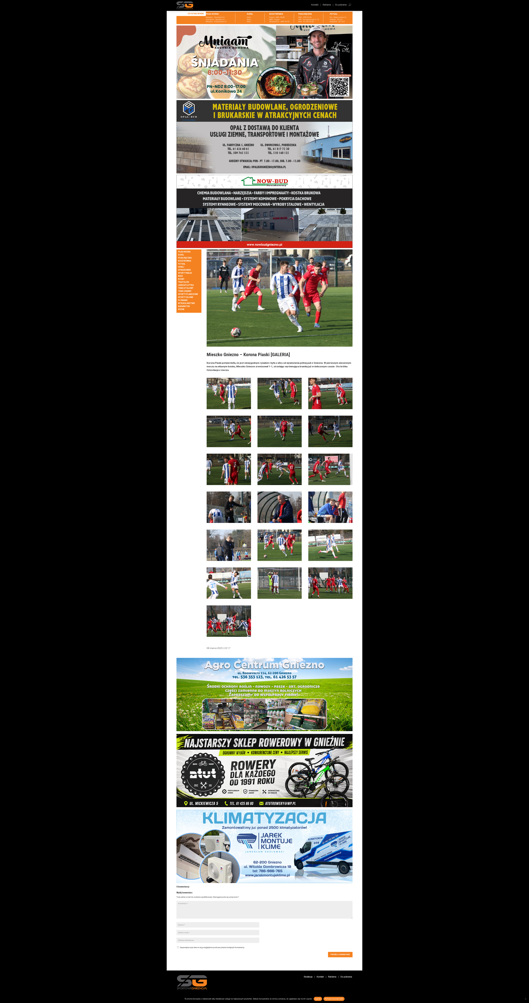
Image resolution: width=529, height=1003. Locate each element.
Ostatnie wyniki (196, 14)
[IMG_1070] (279, 469)
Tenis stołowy (185, 288)
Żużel (181, 255)
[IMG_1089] (229, 621)
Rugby (181, 279)
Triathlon (183, 282)
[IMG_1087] (279, 583)
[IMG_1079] (330, 507)
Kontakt (315, 5)
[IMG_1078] (279, 507)
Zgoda (318, 999)
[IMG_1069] (229, 469)
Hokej (181, 267)
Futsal (181, 264)
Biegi (180, 276)
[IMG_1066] (279, 431)
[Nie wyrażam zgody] (525, 998)
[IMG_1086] (229, 583)
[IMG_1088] (330, 583)
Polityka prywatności (334, 999)
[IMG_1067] (330, 431)
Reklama (327, 5)
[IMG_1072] (330, 469)
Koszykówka (184, 261)
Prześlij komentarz (340, 954)
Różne (181, 309)
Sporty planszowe (188, 294)
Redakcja (308, 977)
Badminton (184, 306)
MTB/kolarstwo (186, 303)
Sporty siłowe (185, 297)
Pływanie (182, 300)
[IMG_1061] (229, 393)
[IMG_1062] (279, 393)
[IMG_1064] (229, 431)
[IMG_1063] (330, 393)
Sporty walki (185, 273)
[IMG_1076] (229, 507)
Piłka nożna (184, 252)
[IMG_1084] (330, 545)
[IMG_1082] (279, 545)
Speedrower (184, 270)
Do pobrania (341, 5)
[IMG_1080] (229, 545)
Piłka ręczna (185, 258)
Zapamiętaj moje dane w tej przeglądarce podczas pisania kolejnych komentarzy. (212, 947)
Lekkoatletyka (186, 285)
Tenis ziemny (184, 291)
